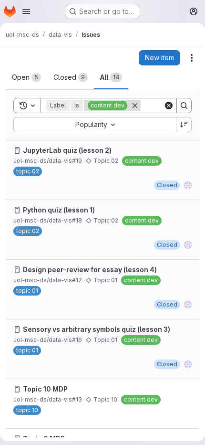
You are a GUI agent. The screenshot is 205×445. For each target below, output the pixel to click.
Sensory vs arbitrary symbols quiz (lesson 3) (96, 329)
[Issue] (17, 150)
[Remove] (135, 105)
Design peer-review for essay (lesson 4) (90, 269)
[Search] (184, 105)
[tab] (26, 77)
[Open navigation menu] (26, 11)
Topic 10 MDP (45, 389)
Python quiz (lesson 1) (59, 210)
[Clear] (168, 105)
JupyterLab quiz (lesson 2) (67, 150)
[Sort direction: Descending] (184, 124)
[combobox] (94, 124)
